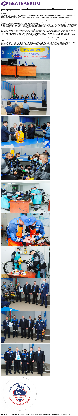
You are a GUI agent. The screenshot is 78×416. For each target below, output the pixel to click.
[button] (25, 80)
